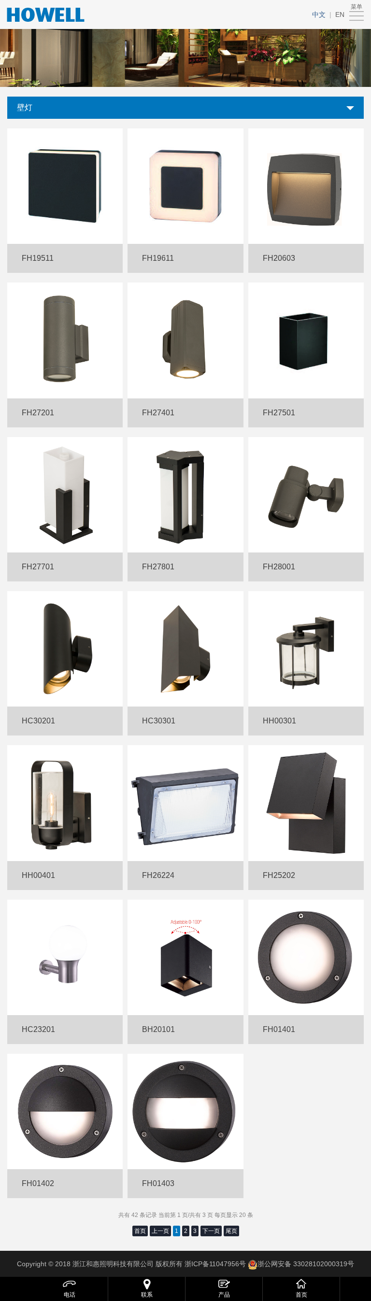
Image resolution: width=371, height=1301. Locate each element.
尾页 (231, 1231)
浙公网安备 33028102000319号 (305, 1264)
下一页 (211, 1231)
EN (339, 14)
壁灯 (24, 107)
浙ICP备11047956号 (214, 1264)
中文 (319, 14)
